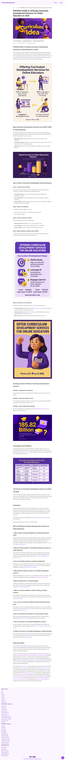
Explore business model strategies (41, 577)
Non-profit (3, 699)
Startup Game (3, 706)
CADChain (23, 667)
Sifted (43, 675)
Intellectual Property (35, 655)
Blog (2, 692)
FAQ (2, 691)
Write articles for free (22, 610)
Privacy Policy (3, 702)
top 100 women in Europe (22, 674)
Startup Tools (3, 707)
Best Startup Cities (4, 750)
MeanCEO (29, 645)
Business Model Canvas (5, 739)
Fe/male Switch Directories (6, 717)
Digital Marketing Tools (5, 715)
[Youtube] (33, 756)
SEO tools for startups (29, 672)
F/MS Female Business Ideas (8, 2)
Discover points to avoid (18, 598)
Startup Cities (3, 730)
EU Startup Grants (4, 755)
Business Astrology (4, 735)
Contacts (3, 697)
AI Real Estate (3, 732)
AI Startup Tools (4, 711)
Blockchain (21, 655)
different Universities (17, 677)
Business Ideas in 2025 (5, 740)
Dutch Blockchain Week (28, 675)
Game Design (42, 655)
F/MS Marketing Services (36, 308)
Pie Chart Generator (4, 752)
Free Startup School (5, 712)
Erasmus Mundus (17, 661)
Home (55, 2)
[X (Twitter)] (31, 756)
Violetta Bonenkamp (17, 645)
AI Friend (2, 722)
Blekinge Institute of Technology (33, 660)
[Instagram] (32, 756)
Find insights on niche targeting (30, 567)
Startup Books (3, 709)
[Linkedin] (35, 756)
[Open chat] (62, 757)
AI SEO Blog (3, 729)
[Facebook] (30, 756)
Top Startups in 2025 (5, 737)
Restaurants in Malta (5, 743)
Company (3, 694)
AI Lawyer (3, 725)
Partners (2, 696)
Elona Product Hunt (4, 720)
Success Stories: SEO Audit (6, 719)
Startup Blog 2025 (4, 734)
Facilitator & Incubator (5, 742)
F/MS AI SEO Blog (30, 312)
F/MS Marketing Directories (40, 408)
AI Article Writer (4, 714)
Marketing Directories (5, 753)
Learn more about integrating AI (24, 586)
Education (45, 653)
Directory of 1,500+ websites (41, 679)
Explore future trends (27, 637)
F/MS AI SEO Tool (25, 452)
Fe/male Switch (25, 666)
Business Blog (3, 747)
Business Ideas (4, 749)
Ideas (61, 2)
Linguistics (40, 653)
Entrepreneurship (26, 655)
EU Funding (3, 727)
